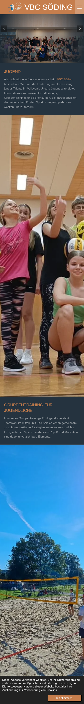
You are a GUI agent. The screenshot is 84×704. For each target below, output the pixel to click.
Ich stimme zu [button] (64, 698)
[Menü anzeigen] (79, 7)
